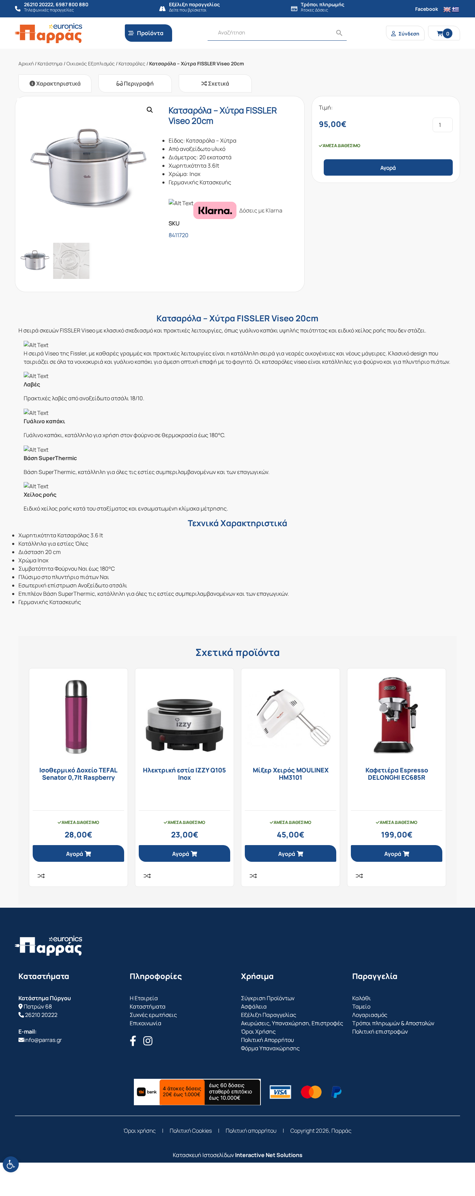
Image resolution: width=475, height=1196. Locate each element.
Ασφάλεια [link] (254, 1006)
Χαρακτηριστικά (58, 83)
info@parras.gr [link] (43, 1040)
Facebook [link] (426, 9)
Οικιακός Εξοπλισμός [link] (90, 63)
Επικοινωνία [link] (145, 1023)
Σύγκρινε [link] (41, 876)
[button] (150, 110)
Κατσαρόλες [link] (132, 63)
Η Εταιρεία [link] (144, 998)
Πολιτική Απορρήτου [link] (267, 1040)
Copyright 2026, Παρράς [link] (321, 1130)
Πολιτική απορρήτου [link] (251, 1130)
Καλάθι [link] (361, 998)
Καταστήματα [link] (148, 1006)
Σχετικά (218, 83)
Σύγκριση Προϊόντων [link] (268, 998)
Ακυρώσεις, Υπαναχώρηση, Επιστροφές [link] (292, 1023)
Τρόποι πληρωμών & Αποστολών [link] (393, 1023)
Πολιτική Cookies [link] (191, 1130)
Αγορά (388, 167)
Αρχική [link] (26, 63)
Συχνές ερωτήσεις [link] (153, 1015)
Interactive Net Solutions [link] (269, 1155)
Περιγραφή (138, 83)
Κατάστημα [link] (50, 63)
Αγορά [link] (74, 854)
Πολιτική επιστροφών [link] (380, 1031)
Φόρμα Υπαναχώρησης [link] (270, 1048)
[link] (11, 1164)
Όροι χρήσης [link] (139, 1130)
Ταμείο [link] (361, 1006)
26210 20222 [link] (41, 1015)
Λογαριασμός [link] (369, 1015)
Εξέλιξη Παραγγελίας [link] (268, 1015)
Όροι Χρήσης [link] (258, 1031)
